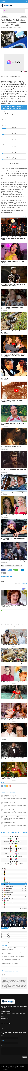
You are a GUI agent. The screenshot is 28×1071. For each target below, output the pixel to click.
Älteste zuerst (24, 583)
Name (2, 1035)
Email (2, 1040)
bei (15, 818)
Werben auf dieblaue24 (12, 1067)
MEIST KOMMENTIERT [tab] (14, 945)
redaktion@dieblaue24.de (6, 1023)
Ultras (19, 565)
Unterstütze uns (5, 1069)
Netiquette (16, 1066)
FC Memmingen (14, 565)
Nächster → (23, 16)
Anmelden (3, 1)
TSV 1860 (7, 565)
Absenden (25, 1057)
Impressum (22, 1066)
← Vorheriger (4, 16)
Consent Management (22, 1067)
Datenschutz (4, 1067)
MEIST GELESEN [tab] (5, 945)
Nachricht (3, 1045)
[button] (3, 570)
